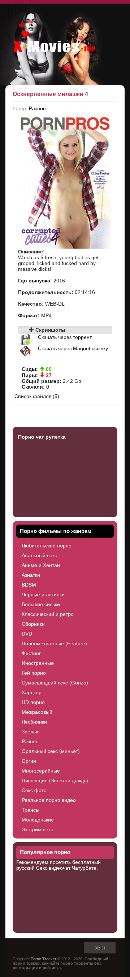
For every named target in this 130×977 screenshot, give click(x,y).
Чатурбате (84, 868)
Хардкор (32, 692)
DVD (27, 634)
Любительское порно (47, 545)
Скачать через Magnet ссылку (73, 348)
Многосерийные (41, 771)
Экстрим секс (37, 829)
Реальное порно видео (49, 800)
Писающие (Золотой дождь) (55, 780)
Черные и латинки (43, 594)
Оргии (29, 761)
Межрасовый (37, 712)
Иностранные (38, 663)
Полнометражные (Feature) (54, 643)
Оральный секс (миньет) (51, 751)
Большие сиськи (41, 604)
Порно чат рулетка (42, 437)
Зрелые (31, 731)
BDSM (29, 585)
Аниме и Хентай (41, 565)
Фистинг (31, 653)
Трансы (30, 810)
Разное (37, 108)
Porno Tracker (43, 959)
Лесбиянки (34, 722)
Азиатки (31, 575)
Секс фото (34, 790)
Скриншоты (49, 330)
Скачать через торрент (65, 337)
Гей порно (34, 673)
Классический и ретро (48, 614)
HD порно (33, 702)
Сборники (33, 624)
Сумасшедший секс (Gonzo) (55, 683)
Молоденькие (38, 820)
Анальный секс (39, 555)
